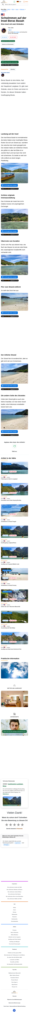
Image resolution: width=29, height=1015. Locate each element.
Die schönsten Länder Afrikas (14, 891)
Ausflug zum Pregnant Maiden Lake (10, 564)
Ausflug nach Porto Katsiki (14, 939)
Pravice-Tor (14, 986)
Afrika (14, 907)
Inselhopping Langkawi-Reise (8, 542)
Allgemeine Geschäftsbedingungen (14, 999)
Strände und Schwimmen (8, 44)
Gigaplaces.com (4, 1)
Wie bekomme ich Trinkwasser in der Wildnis (14, 955)
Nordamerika (14, 919)
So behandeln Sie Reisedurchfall (14, 964)
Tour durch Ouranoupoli (14, 943)
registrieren (17, 842)
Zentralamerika (14, 921)
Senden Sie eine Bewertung (8, 41)
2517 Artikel (16, 32)
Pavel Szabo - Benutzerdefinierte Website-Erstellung (14, 1006)
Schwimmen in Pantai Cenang (8, 585)
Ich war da (4, 37)
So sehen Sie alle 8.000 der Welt (14, 957)
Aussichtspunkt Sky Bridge (8, 627)
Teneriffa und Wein (14, 961)
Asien (2, 477)
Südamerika (14, 914)
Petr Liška (7, 188)
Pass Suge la (14, 982)
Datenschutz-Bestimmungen (14, 1002)
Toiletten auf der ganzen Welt (14, 952)
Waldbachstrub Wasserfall (15, 973)
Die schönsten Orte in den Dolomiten (14, 896)
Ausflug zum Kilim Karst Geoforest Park (11, 649)
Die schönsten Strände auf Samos (14, 889)
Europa (14, 912)
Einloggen (6, 844)
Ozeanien (14, 916)
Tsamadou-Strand (14, 977)
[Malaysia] (5, 477)
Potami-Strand (14, 979)
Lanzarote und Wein (14, 959)
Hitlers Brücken (14, 934)
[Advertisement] (14, 114)
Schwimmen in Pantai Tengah (8, 521)
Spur (10, 29)
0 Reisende (19, 828)
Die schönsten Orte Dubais (14, 894)
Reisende (14, 996)
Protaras (14, 930)
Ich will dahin (13, 37)
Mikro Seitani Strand (14, 975)
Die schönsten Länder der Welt (14, 887)
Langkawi (8, 477)
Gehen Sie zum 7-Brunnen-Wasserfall (10, 606)
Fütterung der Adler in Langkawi (9, 479)
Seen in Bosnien (14, 932)
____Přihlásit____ (14, 2)
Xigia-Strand (14, 984)
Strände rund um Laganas (15, 937)
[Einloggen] (14, 446)
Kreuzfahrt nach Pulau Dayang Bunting (11, 500)
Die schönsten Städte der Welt (15, 898)
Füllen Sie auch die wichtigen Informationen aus (14, 731)
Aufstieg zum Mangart (14, 941)
